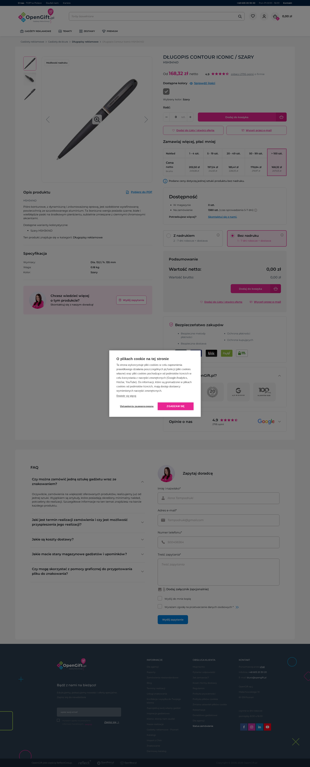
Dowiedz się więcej (126, 396)
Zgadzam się (175, 406)
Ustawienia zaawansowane (136, 406)
